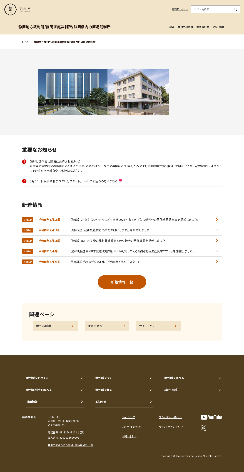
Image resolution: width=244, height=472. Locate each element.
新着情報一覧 (122, 281)
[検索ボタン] (235, 9)
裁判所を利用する (37, 378)
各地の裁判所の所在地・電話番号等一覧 (70, 445)
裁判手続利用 (185, 27)
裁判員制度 (202, 27)
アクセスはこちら (57, 425)
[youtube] (211, 417)
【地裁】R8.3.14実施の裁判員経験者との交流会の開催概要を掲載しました (117, 240)
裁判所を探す (103, 378)
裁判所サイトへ (180, 9)
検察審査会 (95, 326)
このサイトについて (132, 427)
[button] (231, 342)
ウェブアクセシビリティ (171, 427)
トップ (25, 42)
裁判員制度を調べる (39, 390)
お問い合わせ (129, 436)
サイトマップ (147, 326)
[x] (203, 428)
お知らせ (100, 401)
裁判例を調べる (174, 378)
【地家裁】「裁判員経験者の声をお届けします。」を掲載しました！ (110, 230)
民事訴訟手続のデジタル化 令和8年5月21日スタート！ (106, 261)
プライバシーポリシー (170, 417)
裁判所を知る (103, 390)
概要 (171, 27)
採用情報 (32, 401)
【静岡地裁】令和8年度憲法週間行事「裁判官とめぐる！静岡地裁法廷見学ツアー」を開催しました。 (132, 251)
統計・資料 (170, 390)
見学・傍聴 (218, 27)
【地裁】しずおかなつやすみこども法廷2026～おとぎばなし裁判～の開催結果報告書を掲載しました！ (134, 219)
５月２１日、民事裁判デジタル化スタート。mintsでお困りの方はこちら (73, 181)
